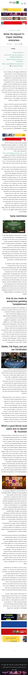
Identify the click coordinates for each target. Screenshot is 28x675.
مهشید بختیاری (17, 44)
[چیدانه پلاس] (14, 2)
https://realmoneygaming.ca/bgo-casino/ (13, 153)
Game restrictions (18, 53)
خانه (17, 30)
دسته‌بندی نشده (12, 30)
